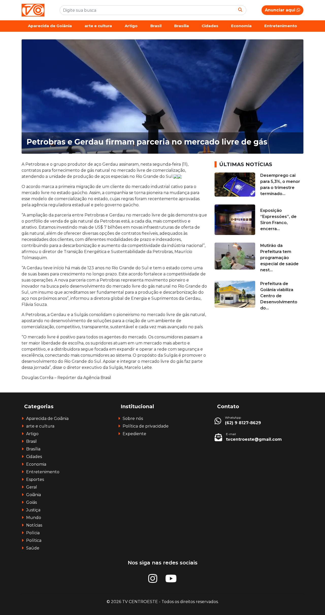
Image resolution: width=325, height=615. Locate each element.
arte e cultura (98, 25)
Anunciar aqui (281, 10)
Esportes (35, 479)
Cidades (210, 25)
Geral (31, 487)
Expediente (134, 433)
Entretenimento (280, 25)
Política (33, 540)
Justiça (33, 510)
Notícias (34, 525)
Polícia (33, 532)
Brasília (181, 25)
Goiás (31, 502)
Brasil (155, 25)
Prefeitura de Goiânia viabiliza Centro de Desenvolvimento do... (278, 295)
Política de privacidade (146, 426)
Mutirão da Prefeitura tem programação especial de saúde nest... (279, 257)
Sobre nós (133, 418)
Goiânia (33, 494)
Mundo (33, 517)
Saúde (32, 548)
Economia (241, 25)
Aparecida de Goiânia (50, 25)
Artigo (131, 25)
